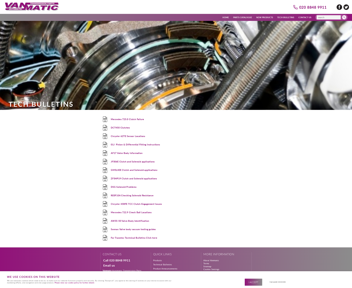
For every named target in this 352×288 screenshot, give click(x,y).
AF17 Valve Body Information (127, 153)
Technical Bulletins (162, 264)
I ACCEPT (253, 282)
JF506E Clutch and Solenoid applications (133, 161)
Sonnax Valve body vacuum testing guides (133, 229)
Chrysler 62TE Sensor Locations (128, 136)
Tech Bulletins (285, 17)
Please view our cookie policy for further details (74, 283)
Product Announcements (165, 268)
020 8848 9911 (313, 7)
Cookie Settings (211, 269)
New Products (264, 17)
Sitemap (207, 266)
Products (157, 260)
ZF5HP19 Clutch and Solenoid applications (134, 178)
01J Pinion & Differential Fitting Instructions (135, 144)
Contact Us (304, 17)
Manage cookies (278, 282)
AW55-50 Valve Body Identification (130, 220)
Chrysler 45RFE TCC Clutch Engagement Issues (136, 203)
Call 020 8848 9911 (116, 260)
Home (225, 17)
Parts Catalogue (242, 17)
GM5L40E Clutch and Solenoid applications (134, 170)
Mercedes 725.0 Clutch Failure (127, 119)
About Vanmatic (211, 260)
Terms (206, 263)
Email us (109, 265)
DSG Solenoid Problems (124, 186)
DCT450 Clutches (120, 127)
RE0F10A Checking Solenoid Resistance (132, 195)
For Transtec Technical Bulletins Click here (134, 237)
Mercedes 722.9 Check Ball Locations (131, 212)
